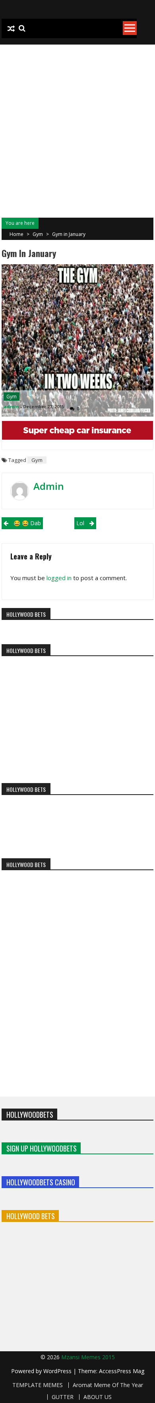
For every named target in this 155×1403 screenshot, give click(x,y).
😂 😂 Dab (27, 523)
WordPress (58, 1371)
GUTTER (63, 1397)
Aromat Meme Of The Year (108, 1385)
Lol (80, 523)
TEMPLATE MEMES (37, 1385)
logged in (59, 578)
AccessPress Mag (121, 1371)
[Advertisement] (77, 126)
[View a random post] (11, 28)
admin (11, 406)
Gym (38, 234)
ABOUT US (97, 1397)
